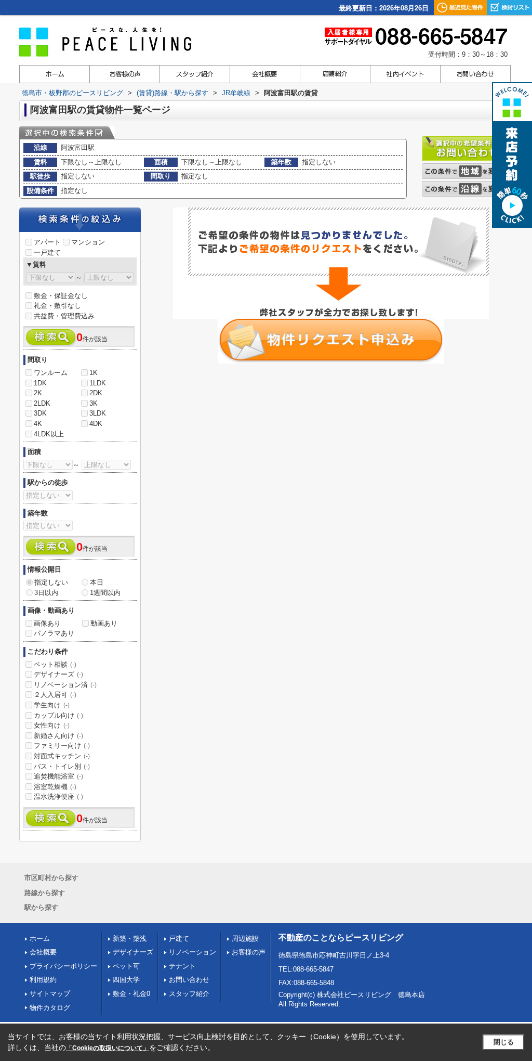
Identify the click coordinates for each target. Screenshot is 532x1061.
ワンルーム (51, 373)
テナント (182, 966)
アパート (47, 242)
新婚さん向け (58, 736)
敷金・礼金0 (131, 994)
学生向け (52, 705)
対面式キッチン (62, 756)
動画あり (103, 623)
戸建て (179, 938)
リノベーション (192, 952)
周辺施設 (245, 938)
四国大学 (126, 980)
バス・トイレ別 (62, 766)
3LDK (97, 413)
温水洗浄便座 (58, 796)
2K (38, 393)
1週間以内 (105, 593)
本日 (96, 582)
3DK (40, 413)
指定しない (51, 582)
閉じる (504, 1042)
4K (38, 424)
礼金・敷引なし (57, 305)
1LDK (97, 383)
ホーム (40, 938)
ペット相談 (55, 664)
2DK (95, 393)
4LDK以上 (49, 434)
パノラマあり (54, 633)
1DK (40, 383)
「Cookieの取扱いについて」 (107, 1048)
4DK (95, 424)
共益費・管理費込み (64, 316)
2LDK (42, 403)
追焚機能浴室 (58, 776)
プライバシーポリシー (63, 966)
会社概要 (43, 952)
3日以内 (46, 593)
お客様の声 (248, 952)
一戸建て (47, 252)
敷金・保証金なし (61, 296)
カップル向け (58, 715)
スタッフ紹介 (189, 994)
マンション (88, 242)
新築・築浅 (130, 938)
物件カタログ (50, 1008)
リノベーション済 (65, 685)
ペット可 (126, 966)
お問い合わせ (189, 980)
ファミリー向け (62, 745)
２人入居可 (55, 694)
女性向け (52, 725)
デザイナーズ (58, 674)
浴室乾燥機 (55, 787)
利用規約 (43, 980)
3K (93, 403)
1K (93, 373)
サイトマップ (50, 994)
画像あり (47, 623)
